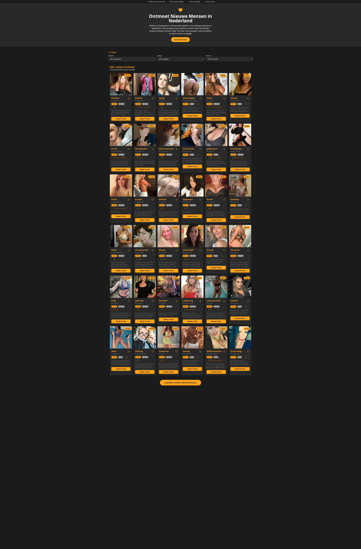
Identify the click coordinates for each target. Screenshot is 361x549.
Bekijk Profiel (121, 119)
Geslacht (111, 56)
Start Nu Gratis (180, 39)
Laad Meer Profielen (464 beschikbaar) (180, 383)
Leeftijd (159, 56)
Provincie (208, 56)
